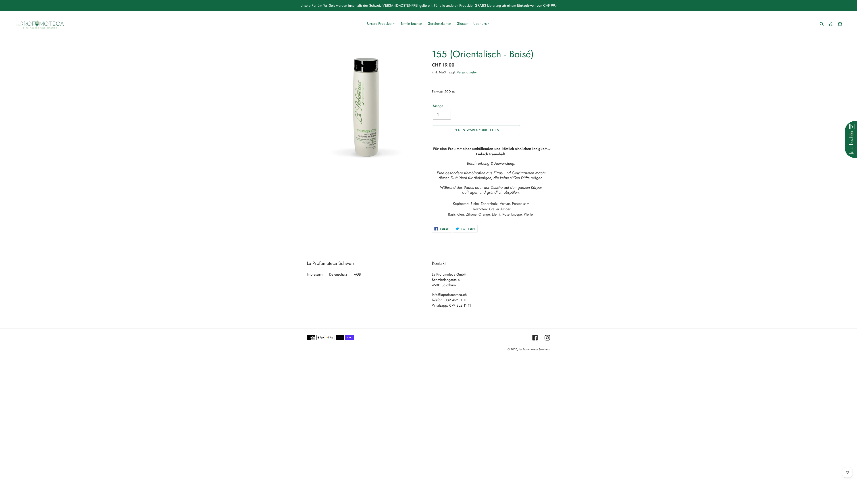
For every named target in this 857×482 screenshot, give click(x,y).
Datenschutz (338, 274)
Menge (438, 105)
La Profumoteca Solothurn (534, 349)
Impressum (314, 274)
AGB (357, 274)
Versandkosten (467, 72)
